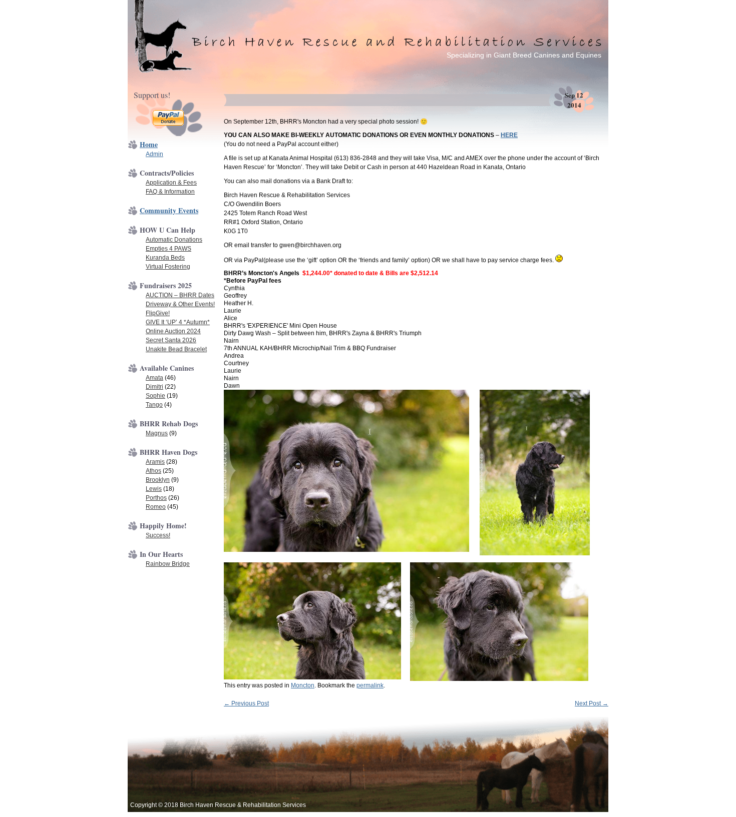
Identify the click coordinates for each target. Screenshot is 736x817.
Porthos (156, 497)
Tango (154, 404)
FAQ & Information (170, 191)
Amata (154, 377)
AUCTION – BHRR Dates (180, 295)
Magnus (157, 433)
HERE (509, 135)
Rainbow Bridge (168, 563)
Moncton (302, 685)
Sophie (155, 395)
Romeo (156, 506)
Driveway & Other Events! (180, 304)
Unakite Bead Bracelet (176, 349)
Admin (154, 154)
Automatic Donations (174, 239)
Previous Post (246, 703)
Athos (153, 470)
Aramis (155, 461)
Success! (158, 535)
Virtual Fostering (168, 266)
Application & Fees (171, 182)
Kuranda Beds (165, 257)
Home (149, 144)
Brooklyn (158, 479)
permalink (370, 685)
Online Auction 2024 (173, 331)
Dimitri (154, 386)
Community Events (169, 210)
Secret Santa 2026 (171, 340)
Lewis (154, 488)
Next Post (591, 703)
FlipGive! (158, 313)
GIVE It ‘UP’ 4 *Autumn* (178, 322)
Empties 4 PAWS (168, 248)
